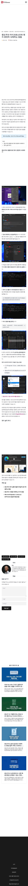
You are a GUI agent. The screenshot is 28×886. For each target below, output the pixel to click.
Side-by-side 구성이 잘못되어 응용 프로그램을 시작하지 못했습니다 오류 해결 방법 (13, 686)
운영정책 (14, 872)
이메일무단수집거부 (14, 880)
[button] (26, 2)
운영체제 (6, 31)
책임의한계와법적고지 (14, 884)
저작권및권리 (14, 868)
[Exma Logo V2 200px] (5, 2)
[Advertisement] (14, 82)
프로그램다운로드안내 (14, 876)
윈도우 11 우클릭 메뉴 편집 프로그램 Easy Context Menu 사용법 (13, 716)
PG (12, 565)
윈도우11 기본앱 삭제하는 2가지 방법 (14, 491)
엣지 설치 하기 (7, 145)
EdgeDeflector (20, 414)
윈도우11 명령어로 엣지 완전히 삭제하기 (14, 143)
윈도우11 (11, 31)
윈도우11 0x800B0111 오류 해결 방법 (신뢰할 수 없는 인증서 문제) (13, 775)
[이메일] (7, 569)
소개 (14, 864)
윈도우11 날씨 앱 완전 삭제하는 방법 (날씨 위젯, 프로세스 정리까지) (13, 745)
